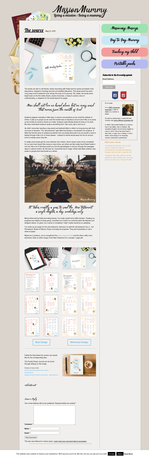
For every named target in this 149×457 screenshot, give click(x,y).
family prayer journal (65, 235)
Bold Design (41, 342)
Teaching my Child (124, 52)
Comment (29, 424)
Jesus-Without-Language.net (123, 120)
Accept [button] (111, 454)
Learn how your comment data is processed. (70, 441)
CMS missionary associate (112, 108)
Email (27, 433)
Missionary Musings (124, 28)
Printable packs (124, 64)
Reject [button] (120, 454)
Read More (128, 454)
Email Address (108, 79)
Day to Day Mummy (124, 40)
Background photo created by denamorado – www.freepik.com (41, 375)
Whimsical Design (79, 342)
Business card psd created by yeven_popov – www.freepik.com (37, 371)
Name (27, 428)
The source (34, 30)
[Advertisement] (52, 391)
